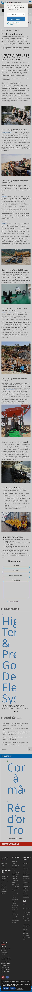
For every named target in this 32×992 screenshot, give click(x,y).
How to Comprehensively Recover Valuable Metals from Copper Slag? (15, 738)
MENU (3, 2)
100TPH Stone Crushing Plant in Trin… (26, 926)
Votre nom (16, 565)
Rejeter (12, 988)
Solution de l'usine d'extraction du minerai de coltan (15, 865)
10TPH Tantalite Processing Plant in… (26, 920)
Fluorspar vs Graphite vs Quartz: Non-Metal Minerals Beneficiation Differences (15, 724)
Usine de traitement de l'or (15, 893)
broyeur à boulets (6, 312)
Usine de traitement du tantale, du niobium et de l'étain (15, 907)
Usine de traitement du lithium (15, 899)
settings (15, 985)
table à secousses (6, 132)
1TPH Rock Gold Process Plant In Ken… (26, 914)
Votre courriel (16, 570)
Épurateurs (4, 196)
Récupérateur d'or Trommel (16, 838)
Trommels (3, 223)
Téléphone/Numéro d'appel (16, 575)
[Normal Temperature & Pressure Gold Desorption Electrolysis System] (9, 658)
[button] (30, 2)
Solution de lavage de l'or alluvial (15, 880)
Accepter (6, 988)
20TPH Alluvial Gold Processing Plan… (26, 937)
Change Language (16, 19)
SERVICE (3, 867)
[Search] (30, 749)
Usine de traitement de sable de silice (15, 914)
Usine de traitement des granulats (15, 920)
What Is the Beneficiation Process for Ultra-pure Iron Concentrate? (15, 733)
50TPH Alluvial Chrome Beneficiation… (26, 931)
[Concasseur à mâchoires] (16, 777)
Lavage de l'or (26, 890)
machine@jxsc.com (6, 957)
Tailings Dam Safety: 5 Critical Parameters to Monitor (15, 729)
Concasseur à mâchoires (16, 797)
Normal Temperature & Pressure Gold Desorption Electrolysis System (14, 705)
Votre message (16, 580)
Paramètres (20, 988)
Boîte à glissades (10, 389)
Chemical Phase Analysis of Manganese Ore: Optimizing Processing (15, 743)
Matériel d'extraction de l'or (4, 882)
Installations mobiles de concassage (4, 887)
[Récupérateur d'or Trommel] (16, 818)
